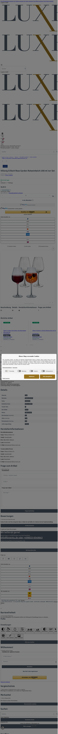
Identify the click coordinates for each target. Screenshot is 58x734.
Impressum (15, 367)
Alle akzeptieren (46, 376)
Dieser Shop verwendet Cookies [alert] (28, 356)
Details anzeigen (6, 378)
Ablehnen (30, 376)
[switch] (6, 371)
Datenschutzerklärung (7, 367)
